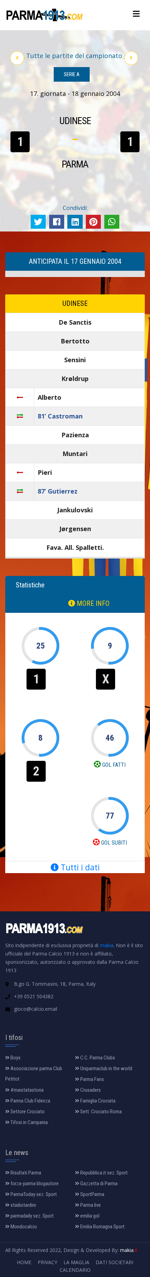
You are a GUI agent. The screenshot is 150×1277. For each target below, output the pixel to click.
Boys (15, 1058)
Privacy (47, 1262)
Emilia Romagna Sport (102, 1226)
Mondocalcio (23, 1226)
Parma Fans (91, 1079)
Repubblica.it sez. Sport (103, 1173)
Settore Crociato (27, 1111)
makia (106, 945)
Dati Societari (114, 1262)
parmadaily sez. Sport (31, 1216)
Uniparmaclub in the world (105, 1068)
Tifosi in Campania (28, 1122)
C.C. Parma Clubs (97, 1058)
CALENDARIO (75, 1270)
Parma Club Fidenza (29, 1101)
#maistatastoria (26, 1090)
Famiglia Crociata (97, 1101)
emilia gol (89, 1216)
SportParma (91, 1194)
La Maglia (76, 1262)
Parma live (90, 1205)
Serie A (72, 74)
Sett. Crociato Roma (100, 1111)
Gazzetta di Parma (98, 1183)
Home (24, 1262)
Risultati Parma (25, 1173)
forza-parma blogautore (34, 1183)
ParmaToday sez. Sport (33, 1194)
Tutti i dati (79, 867)
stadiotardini (22, 1205)
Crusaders (90, 1090)
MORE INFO (92, 603)
